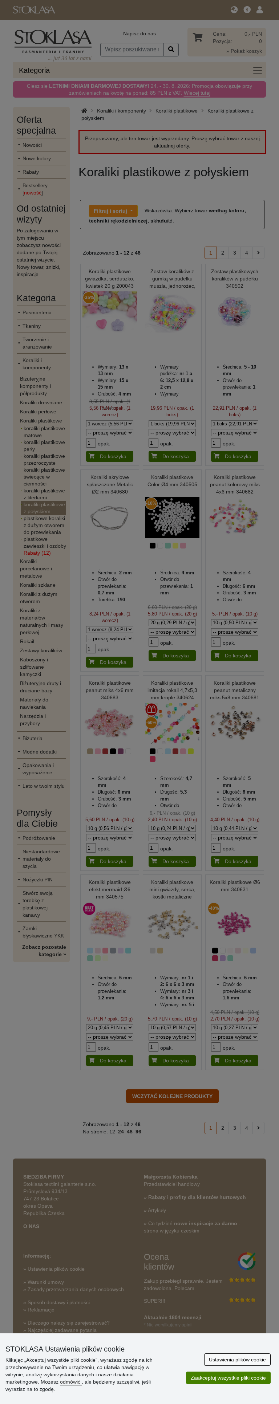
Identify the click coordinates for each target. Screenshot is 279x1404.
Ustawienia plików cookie (237, 1359)
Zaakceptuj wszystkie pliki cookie (228, 1378)
